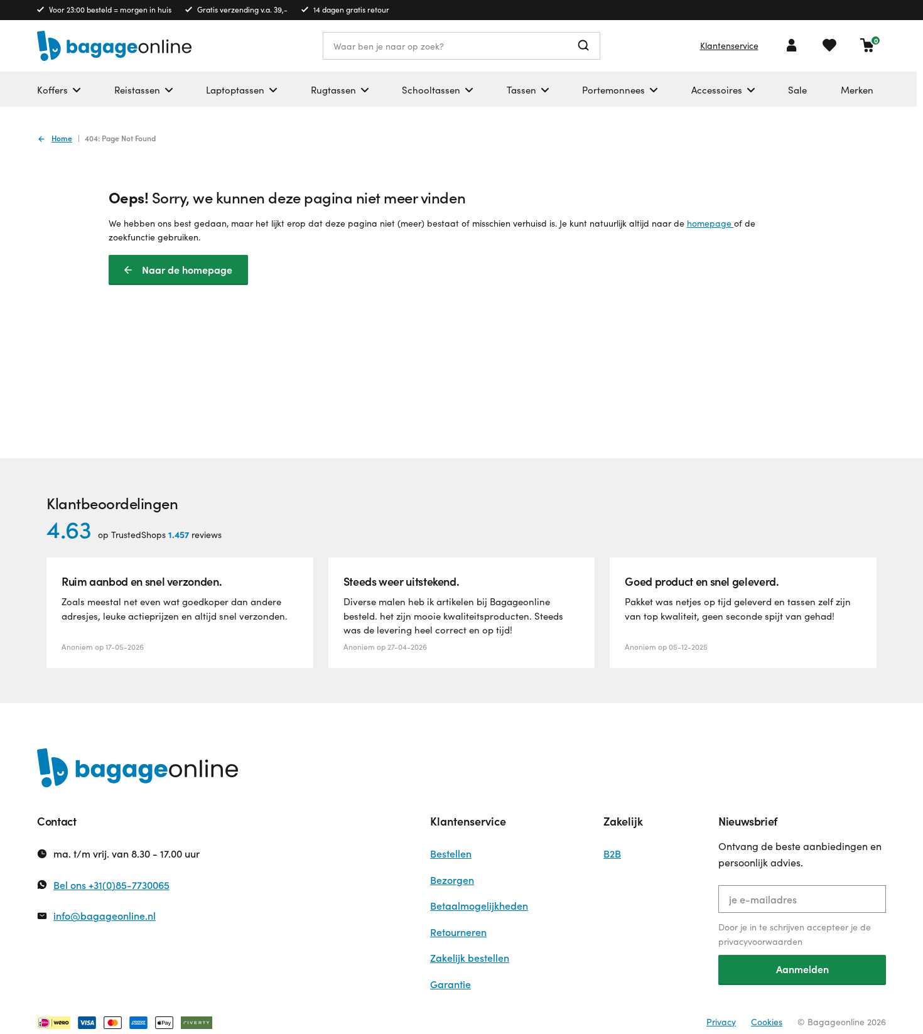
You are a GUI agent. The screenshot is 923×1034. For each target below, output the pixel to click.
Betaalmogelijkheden (479, 905)
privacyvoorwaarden (760, 941)
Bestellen (451, 853)
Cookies (766, 1022)
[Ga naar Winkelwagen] (867, 45)
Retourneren (458, 932)
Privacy (721, 1022)
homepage (710, 223)
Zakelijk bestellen (469, 957)
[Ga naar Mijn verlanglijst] (829, 45)
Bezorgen (452, 879)
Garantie (450, 984)
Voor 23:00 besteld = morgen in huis (110, 9)
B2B (612, 853)
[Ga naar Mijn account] (791, 45)
